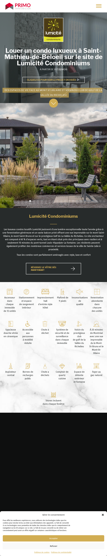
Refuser (53, 546)
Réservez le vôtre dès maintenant (43, 268)
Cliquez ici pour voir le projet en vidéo (52, 80)
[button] (102, 514)
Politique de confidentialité (61, 552)
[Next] (102, 155)
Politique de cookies (42, 552)
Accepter (53, 538)
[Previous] (4, 155)
